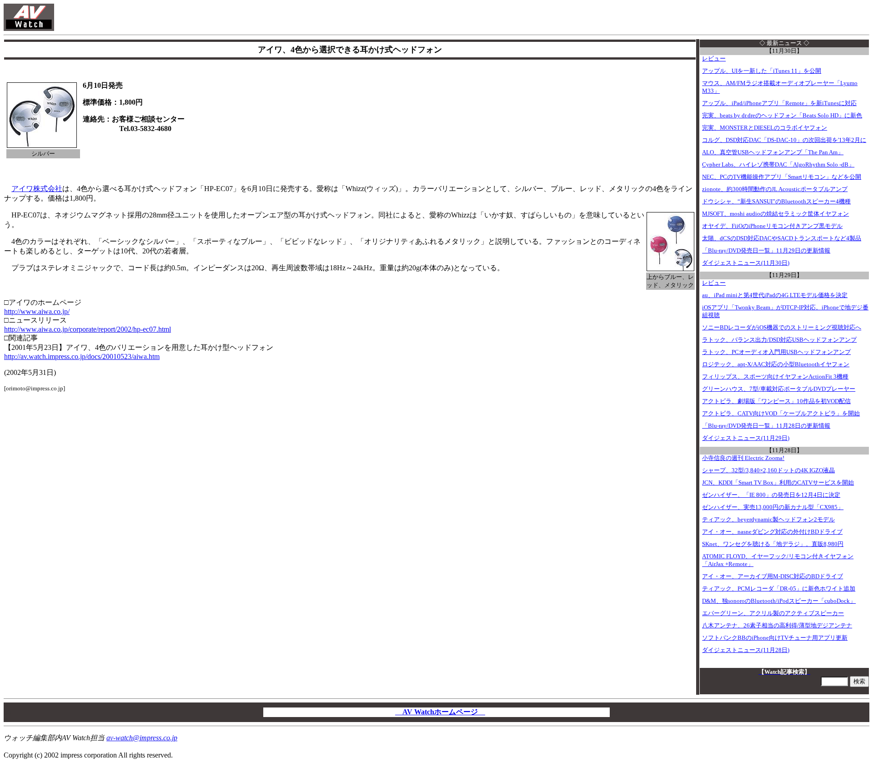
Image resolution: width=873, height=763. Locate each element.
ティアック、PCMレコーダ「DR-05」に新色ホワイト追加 (778, 589)
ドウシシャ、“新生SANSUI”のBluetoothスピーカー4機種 (776, 201)
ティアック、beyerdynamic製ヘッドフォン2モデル (768, 519)
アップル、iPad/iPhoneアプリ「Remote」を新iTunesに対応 (779, 103)
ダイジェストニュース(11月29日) (745, 438)
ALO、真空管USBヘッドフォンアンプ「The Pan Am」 (772, 152)
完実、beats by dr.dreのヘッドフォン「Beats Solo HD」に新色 (782, 115)
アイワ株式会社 (36, 188)
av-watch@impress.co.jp (141, 738)
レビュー (714, 59)
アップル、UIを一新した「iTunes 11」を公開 (761, 71)
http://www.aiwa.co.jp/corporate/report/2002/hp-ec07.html (87, 329)
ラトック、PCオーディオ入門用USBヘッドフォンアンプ (776, 352)
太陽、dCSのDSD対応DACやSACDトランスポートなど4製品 (781, 238)
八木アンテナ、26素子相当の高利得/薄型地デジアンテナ (777, 625)
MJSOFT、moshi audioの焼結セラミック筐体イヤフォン (775, 214)
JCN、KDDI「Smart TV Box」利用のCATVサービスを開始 (778, 483)
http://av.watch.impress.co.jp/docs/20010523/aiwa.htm (82, 356)
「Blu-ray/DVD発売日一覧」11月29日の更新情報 (766, 251)
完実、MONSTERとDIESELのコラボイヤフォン (764, 128)
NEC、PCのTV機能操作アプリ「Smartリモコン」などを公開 (781, 177)
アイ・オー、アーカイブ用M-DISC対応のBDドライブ (772, 576)
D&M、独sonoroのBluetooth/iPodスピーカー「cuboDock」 (779, 601)
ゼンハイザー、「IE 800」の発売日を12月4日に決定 (771, 495)
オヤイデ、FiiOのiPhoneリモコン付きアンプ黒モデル (772, 226)
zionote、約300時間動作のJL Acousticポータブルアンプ (775, 189)
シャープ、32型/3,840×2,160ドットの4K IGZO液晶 (768, 470)
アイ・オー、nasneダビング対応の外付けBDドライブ (772, 532)
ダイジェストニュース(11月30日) (745, 263)
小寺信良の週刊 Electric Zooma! (743, 458)
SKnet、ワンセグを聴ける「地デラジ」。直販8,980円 (772, 544)
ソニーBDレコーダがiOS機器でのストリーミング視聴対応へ (781, 327)
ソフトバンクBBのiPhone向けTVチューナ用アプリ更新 (775, 638)
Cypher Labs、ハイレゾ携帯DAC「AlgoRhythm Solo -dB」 (778, 165)
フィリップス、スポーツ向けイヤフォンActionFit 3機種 (775, 377)
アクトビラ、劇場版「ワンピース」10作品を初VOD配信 (776, 401)
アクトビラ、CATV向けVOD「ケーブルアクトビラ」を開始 (781, 413)
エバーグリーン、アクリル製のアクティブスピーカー (773, 613)
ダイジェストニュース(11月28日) (745, 650)
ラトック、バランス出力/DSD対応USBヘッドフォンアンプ (779, 340)
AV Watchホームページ (440, 712)
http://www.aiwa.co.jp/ (37, 311)
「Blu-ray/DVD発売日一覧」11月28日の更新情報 (766, 426)
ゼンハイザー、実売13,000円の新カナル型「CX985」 (772, 507)
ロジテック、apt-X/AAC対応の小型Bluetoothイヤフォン (775, 364)
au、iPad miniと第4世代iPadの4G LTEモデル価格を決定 (775, 295)
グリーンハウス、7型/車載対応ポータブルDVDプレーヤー (778, 389)
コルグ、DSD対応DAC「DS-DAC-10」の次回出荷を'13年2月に (784, 140)
